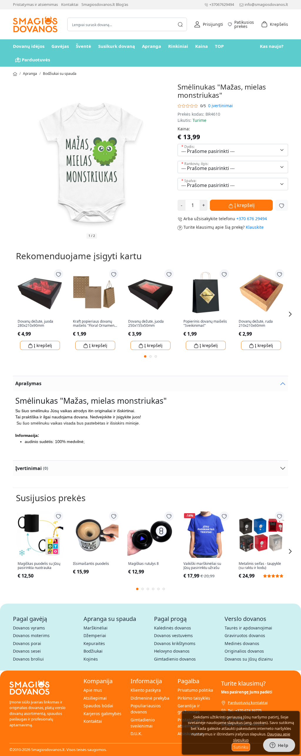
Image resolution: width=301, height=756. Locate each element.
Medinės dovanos (242, 643)
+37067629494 (221, 4)
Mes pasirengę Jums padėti (246, 692)
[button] (208, 24)
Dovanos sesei (27, 651)
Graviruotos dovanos (245, 635)
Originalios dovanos (244, 651)
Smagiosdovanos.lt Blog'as (104, 4)
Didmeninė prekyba (150, 698)
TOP (219, 46)
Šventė (83, 46)
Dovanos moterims (31, 635)
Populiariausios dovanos (146, 709)
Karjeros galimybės (102, 713)
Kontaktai (69, 4)
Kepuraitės (94, 643)
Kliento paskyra (146, 690)
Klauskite (255, 227)
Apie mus (92, 690)
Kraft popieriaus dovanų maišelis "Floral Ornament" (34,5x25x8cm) (95, 323)
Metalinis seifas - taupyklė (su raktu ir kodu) (260, 566)
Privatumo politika (195, 690)
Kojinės (90, 659)
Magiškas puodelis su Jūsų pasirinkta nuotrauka (39, 566)
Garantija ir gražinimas (189, 709)
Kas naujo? (271, 46)
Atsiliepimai (95, 698)
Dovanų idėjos (28, 46)
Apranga (151, 46)
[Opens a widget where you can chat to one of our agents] (279, 745)
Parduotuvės (36, 60)
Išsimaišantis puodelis (91, 564)
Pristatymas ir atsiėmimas (35, 4)
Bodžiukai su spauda (59, 73)
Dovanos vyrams (29, 628)
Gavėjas (60, 46)
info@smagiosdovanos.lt (266, 4)
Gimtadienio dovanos (175, 659)
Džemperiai (94, 635)
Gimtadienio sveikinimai (143, 723)
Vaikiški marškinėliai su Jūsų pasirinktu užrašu (202, 566)
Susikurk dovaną (116, 46)
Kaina (201, 46)
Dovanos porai (27, 643)
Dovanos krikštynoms (174, 643)
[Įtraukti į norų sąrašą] (281, 205)
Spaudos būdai (98, 705)
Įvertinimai (31, 468)
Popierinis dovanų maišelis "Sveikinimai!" (205, 323)
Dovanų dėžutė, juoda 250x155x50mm (146, 323)
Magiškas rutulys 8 (143, 564)
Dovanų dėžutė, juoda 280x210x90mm (35, 323)
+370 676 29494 (251, 218)
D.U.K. (136, 733)
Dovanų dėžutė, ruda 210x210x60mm (256, 323)
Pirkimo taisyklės (194, 698)
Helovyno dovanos (172, 651)
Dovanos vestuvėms (173, 635)
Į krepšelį (244, 205)
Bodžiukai (93, 651)
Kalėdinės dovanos (172, 628)
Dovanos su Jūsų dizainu (249, 659)
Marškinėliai (95, 628)
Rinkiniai (178, 46)
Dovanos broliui (28, 659)
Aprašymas (28, 383)
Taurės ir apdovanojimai (248, 628)
